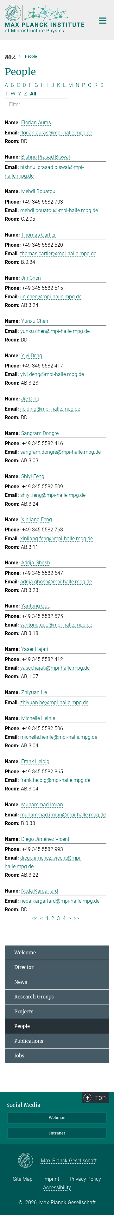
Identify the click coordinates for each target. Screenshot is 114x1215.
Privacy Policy (85, 1179)
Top (100, 1098)
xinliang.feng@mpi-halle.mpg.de (56, 539)
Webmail (57, 1117)
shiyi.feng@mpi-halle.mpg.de (53, 495)
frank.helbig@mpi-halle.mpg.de (55, 780)
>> (76, 918)
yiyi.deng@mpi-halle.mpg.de (52, 374)
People (22, 1026)
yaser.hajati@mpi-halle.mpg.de (55, 668)
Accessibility (57, 1188)
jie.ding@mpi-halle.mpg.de (50, 409)
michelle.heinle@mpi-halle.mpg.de (58, 737)
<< (34, 918)
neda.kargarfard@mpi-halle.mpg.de (59, 901)
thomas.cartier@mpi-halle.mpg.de (58, 253)
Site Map (23, 1179)
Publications (28, 1041)
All (33, 94)
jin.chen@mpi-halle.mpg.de (50, 297)
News (20, 982)
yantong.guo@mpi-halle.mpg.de (56, 625)
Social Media (24, 1105)
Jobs (19, 1056)
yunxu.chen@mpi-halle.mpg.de (55, 331)
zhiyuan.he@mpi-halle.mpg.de (54, 702)
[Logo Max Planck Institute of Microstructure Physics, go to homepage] (45, 19)
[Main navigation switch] (102, 20)
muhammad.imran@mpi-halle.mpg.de (63, 815)
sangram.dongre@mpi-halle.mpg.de (60, 452)
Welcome (25, 953)
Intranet (57, 1133)
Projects (24, 1012)
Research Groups (34, 997)
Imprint (51, 1179)
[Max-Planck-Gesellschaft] (29, 1160)
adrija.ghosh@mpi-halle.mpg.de (56, 582)
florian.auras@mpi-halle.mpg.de (56, 133)
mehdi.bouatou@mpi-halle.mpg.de (59, 210)
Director (24, 967)
